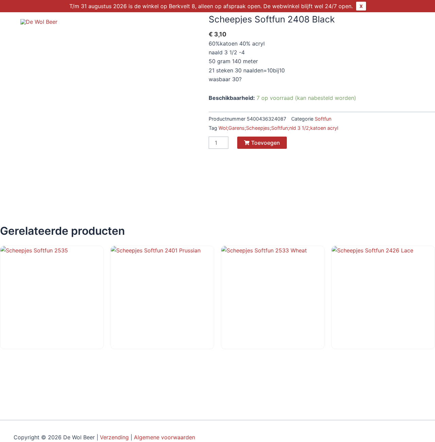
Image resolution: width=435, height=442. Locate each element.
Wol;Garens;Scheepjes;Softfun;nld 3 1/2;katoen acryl (278, 128)
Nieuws (348, 25)
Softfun (323, 119)
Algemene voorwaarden (165, 437)
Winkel (238, 25)
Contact (382, 25)
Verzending (114, 437)
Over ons (274, 25)
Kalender (312, 25)
